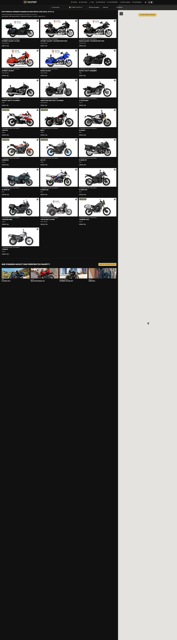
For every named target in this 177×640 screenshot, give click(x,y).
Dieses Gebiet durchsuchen (148, 14)
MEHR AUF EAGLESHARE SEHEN (107, 264)
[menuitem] (74, 2)
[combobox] (59, 7)
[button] (20, 33)
